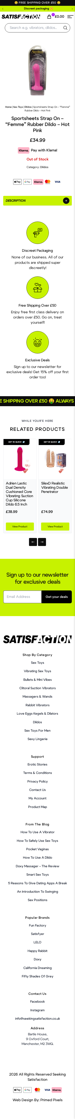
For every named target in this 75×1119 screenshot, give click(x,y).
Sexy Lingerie (38, 739)
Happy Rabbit (37, 951)
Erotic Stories (37, 764)
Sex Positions (37, 900)
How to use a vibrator (38, 832)
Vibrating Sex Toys (37, 671)
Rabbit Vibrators (38, 705)
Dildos (28, 107)
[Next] (42, 542)
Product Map (37, 807)
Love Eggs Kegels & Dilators (37, 713)
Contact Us (37, 790)
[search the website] (65, 28)
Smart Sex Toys (37, 874)
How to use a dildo (37, 857)
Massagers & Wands (37, 696)
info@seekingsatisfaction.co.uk (37, 1018)
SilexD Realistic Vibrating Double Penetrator (54, 488)
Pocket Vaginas (37, 849)
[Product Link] (19, 459)
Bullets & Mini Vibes (37, 679)
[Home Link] (21, 17)
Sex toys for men (37, 730)
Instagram (37, 1010)
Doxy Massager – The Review (37, 866)
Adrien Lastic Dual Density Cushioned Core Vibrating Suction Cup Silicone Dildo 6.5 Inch (19, 494)
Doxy (37, 959)
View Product (19, 526)
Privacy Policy (37, 781)
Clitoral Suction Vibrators (37, 688)
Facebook (37, 1001)
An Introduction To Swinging (37, 891)
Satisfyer (37, 934)
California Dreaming (37, 968)
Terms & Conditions (37, 773)
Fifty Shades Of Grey (37, 976)
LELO (37, 942)
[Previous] (33, 542)
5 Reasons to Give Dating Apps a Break (37, 883)
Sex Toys (18, 107)
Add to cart (60, 1109)
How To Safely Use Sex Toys (37, 840)
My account (37, 798)
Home (8, 107)
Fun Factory (37, 925)
